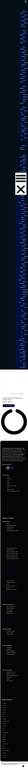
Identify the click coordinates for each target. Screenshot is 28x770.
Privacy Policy (10, 489)
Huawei (5, 725)
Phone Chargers (23, 48)
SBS (4, 746)
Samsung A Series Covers (12, 558)
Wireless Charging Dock (24, 64)
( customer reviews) (14, 393)
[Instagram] (8, 468)
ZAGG (4, 757)
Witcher (5, 753)
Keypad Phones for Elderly (12, 530)
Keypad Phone (23, 42)
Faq (8, 487)
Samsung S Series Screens (10, 586)
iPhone (8, 523)
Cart (8, 480)
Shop (20, 7)
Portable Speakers (10, 654)
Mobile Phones (22, 28)
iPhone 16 (24, 138)
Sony (4, 748)
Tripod (7, 679)
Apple (4, 707)
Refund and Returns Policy (13, 491)
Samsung (5, 744)
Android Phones (23, 34)
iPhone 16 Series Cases (12, 557)
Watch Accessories (10, 673)
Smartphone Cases (7, 546)
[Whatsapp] (19, 468)
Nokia (4, 739)
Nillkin (4, 737)
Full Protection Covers (11, 548)
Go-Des (5, 719)
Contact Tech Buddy (11, 485)
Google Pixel (6, 721)
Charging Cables (10, 631)
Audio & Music (22, 84)
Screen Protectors (22, 339)
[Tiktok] (11, 468)
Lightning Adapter (10, 608)
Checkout (9, 478)
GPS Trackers (9, 680)
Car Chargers (9, 609)
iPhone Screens (24, 15)
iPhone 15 (24, 134)
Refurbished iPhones (11, 525)
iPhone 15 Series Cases (12, 555)
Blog (8, 484)
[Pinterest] (15, 468)
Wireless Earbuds (23, 87)
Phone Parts (22, 9)
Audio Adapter (22, 102)
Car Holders (23, 59)
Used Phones (22, 38)
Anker (4, 705)
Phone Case (22, 105)
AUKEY (5, 710)
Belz (4, 714)
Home (20, 5)
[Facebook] (4, 468)
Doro (4, 716)
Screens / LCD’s (23, 12)
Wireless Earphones (23, 91)
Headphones (9, 647)
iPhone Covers (23, 108)
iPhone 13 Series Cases (12, 551)
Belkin (4, 712)
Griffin (4, 723)
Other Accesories (21, 348)
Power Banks (23, 73)
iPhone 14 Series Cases (24, 130)
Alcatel (4, 703)
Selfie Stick (22, 164)
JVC (4, 730)
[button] (20, 184)
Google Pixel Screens (11, 589)
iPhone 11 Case (10, 550)
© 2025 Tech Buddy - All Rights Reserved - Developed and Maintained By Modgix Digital (13, 764)
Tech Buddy (6, 750)
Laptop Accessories (10, 672)
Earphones (9, 649)
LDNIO (4, 734)
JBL (4, 728)
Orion (4, 741)
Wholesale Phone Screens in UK (10, 578)
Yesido (4, 755)
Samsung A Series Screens (10, 583)
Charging (21, 45)
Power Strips (23, 81)
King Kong (5, 732)
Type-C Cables (23, 77)
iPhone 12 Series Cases (24, 118)
